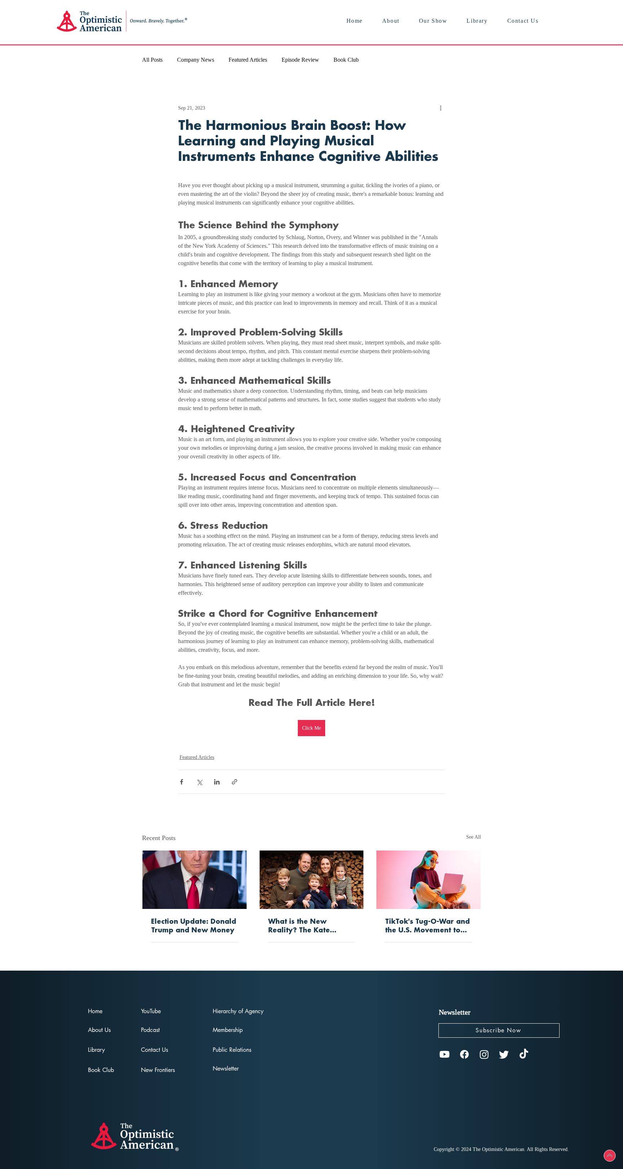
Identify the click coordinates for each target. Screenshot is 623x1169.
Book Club (346, 60)
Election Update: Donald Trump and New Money (193, 926)
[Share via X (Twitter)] (199, 781)
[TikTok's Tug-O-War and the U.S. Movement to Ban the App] (428, 880)
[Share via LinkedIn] (216, 781)
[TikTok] (524, 1054)
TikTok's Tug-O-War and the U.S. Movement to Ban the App (427, 926)
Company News (195, 60)
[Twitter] (504, 1054)
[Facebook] (464, 1054)
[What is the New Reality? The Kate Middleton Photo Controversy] (312, 880)
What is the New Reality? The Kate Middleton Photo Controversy (299, 926)
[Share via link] (234, 781)
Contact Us (154, 1050)
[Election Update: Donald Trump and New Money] (194, 880)
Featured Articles (248, 60)
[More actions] (440, 108)
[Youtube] (444, 1054)
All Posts (152, 60)
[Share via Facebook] (181, 781)
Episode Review (300, 60)
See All (473, 837)
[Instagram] (484, 1054)
